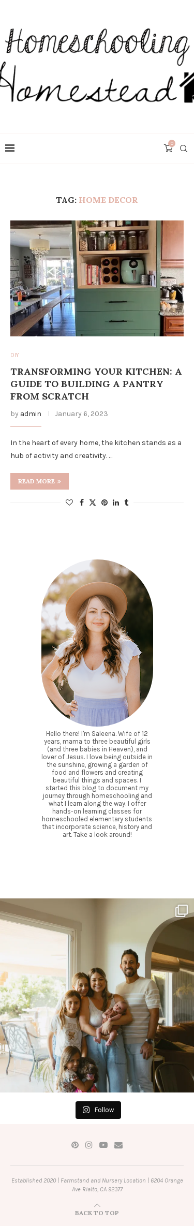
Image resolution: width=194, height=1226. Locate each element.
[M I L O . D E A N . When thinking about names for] (97, 995)
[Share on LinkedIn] (116, 502)
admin (30, 413)
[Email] (118, 1145)
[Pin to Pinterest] (104, 502)
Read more (36, 481)
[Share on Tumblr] (126, 502)
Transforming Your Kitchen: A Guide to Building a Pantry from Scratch (96, 384)
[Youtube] (103, 1145)
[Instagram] (89, 1145)
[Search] (183, 149)
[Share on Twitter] (92, 502)
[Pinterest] (75, 1145)
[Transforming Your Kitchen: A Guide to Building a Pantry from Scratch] (97, 278)
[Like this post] (69, 502)
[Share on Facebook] (82, 502)
